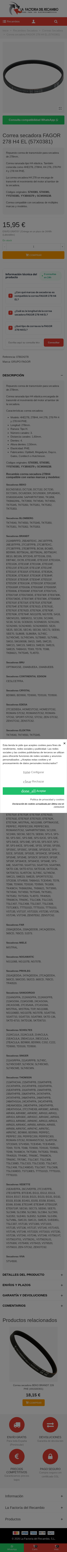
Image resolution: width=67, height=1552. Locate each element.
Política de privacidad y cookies (47, 799)
